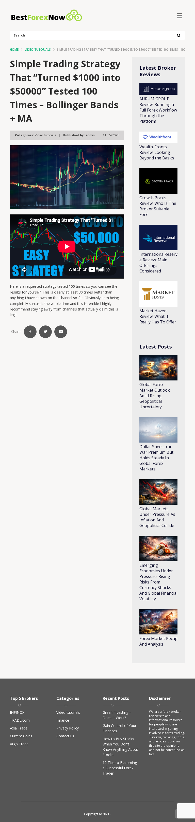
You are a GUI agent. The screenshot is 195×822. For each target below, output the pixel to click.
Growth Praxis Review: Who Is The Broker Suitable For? (157, 206)
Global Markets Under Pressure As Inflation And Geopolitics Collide (157, 517)
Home (14, 49)
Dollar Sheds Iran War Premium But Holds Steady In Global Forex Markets (156, 458)
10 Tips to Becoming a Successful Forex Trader (120, 768)
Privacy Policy (67, 728)
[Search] (178, 35)
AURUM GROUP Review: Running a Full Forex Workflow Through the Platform (158, 110)
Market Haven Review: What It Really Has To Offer (157, 316)
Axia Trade (18, 728)
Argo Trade (19, 743)
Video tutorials (38, 49)
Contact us (65, 736)
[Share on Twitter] (45, 331)
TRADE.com (20, 720)
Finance (62, 720)
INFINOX (17, 712)
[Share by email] (60, 331)
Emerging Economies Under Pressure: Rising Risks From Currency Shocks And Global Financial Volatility (158, 581)
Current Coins (21, 736)
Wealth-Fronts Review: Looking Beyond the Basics (156, 152)
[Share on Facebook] (30, 331)
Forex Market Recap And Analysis (158, 641)
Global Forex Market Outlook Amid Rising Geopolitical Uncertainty (154, 396)
